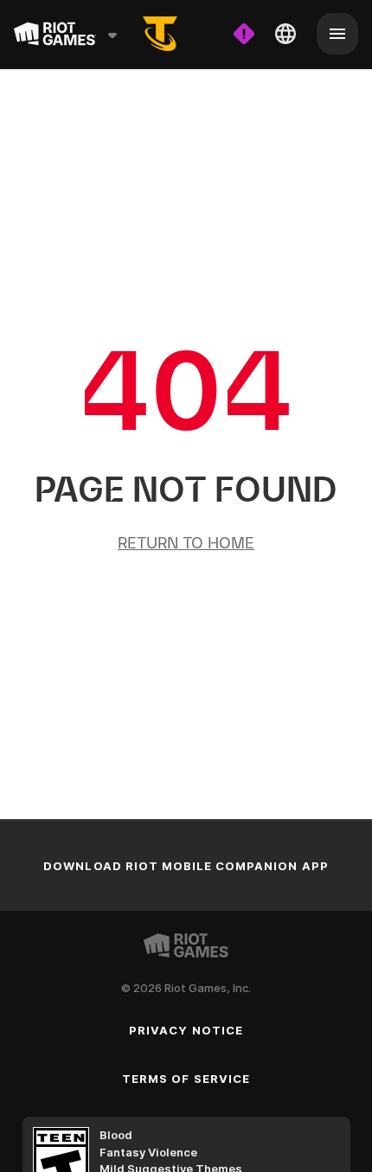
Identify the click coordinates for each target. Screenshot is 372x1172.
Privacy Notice (186, 1030)
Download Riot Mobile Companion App (185, 866)
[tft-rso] (160, 33)
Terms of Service (186, 1079)
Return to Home (186, 543)
